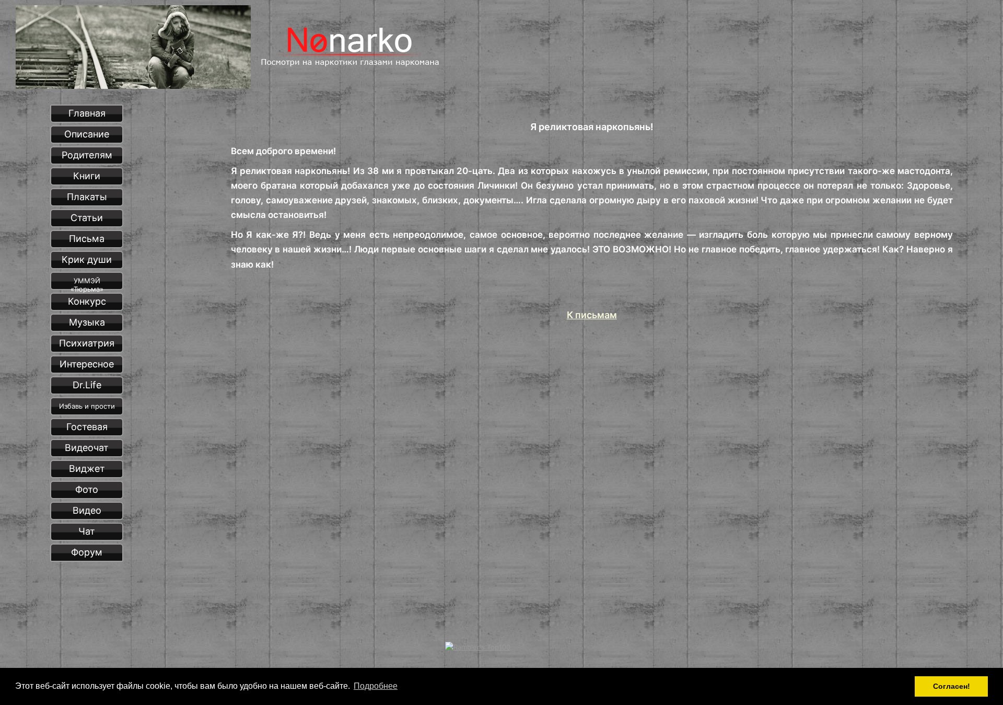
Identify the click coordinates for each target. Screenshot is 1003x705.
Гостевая (87, 426)
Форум (86, 552)
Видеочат (87, 447)
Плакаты (87, 196)
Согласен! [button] (951, 686)
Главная (87, 113)
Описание (86, 134)
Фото (86, 489)
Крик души (87, 259)
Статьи (87, 217)
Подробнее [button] (376, 685)
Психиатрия (86, 343)
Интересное (87, 364)
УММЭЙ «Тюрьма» (87, 283)
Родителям (87, 154)
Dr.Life (87, 384)
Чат (86, 531)
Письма (86, 238)
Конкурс (87, 301)
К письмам (592, 314)
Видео (87, 510)
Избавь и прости (87, 406)
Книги (86, 175)
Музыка (87, 322)
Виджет (87, 468)
